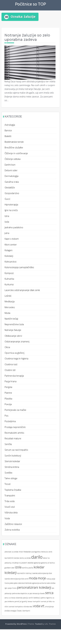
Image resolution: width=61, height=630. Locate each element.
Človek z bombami (23, 611)
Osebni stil (10, 369)
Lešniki (8, 295)
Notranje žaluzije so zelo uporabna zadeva (27, 37)
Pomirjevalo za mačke (15, 409)
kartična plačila (27, 568)
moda (33, 578)
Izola (7, 221)
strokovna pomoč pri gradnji (17, 601)
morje (42, 578)
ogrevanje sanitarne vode (41, 583)
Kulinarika (9, 278)
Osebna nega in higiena (16, 358)
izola (18, 567)
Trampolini (10, 495)
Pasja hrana (10, 381)
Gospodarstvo (12, 193)
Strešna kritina (12, 466)
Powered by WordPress (16, 624)
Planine (8, 392)
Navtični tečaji (11, 318)
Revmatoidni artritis (14, 432)
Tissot (8, 483)
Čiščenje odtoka (12, 158)
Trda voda (10, 501)
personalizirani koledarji (34, 587)
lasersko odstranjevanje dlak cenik (16, 579)
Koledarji (9, 255)
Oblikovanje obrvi (13, 335)
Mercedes (10, 307)
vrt (42, 606)
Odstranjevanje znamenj (17, 341)
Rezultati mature (13, 438)
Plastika (8, 398)
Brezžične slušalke (14, 147)
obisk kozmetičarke (25, 583)
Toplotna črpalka (13, 489)
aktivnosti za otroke (11, 552)
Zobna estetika (12, 529)
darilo (36, 557)
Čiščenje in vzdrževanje (16, 153)
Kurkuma (9, 284)
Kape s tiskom (12, 238)
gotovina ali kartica (48, 563)
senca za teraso (10, 598)
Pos (6, 415)
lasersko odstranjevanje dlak (42, 573)
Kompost (9, 273)
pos (53, 588)
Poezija (8, 404)
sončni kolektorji (34, 598)
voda (36, 606)
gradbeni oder (9, 568)
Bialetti (8, 136)
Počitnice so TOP (30, 4)
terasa (30, 601)
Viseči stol (10, 506)
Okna (7, 347)
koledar (39, 567)
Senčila (8, 444)
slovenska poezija (22, 598)
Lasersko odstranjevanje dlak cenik (22, 290)
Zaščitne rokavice (13, 523)
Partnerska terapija (14, 375)
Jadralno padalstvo (14, 227)
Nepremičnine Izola (14, 324)
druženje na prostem (19, 563)
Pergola (8, 386)
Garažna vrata (12, 181)
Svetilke (8, 472)
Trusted (38, 624)
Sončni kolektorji (13, 455)
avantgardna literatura (39, 552)
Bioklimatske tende (14, 141)
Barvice (8, 130)
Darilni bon (10, 164)
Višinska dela (11, 512)
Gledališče (10, 187)
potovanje (8, 593)
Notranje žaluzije (13, 329)
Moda (7, 312)
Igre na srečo (11, 210)
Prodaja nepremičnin (15, 427)
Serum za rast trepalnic (16, 449)
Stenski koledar (12, 461)
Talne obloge (11, 478)
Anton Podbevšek (25, 552)
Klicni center (11, 244)
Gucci (7, 198)
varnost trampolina (16, 607)
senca (49, 593)
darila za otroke (25, 558)
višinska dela (27, 607)
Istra (7, 215)
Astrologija (10, 124)
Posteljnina (10, 421)
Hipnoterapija (11, 204)
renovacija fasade (38, 593)
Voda (7, 518)
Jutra (7, 233)
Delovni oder (11, 170)
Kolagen (8, 250)
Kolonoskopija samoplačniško (19, 267)
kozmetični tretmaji (24, 573)
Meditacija (10, 301)
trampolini (36, 601)
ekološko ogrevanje (34, 563)
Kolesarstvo (10, 261)
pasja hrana (12, 588)
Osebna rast (11, 364)
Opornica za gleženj (14, 352)
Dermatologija (11, 175)
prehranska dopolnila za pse (22, 593)
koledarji (11, 572)
